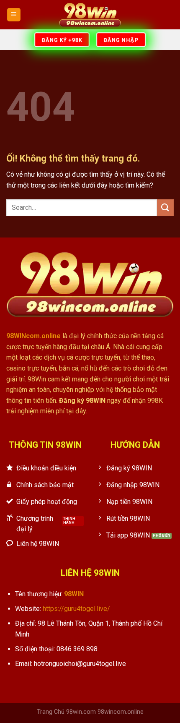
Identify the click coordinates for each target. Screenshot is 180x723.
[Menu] (14, 15)
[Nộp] (165, 207)
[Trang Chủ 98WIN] (90, 14)
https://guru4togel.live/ (76, 609)
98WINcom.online (33, 336)
